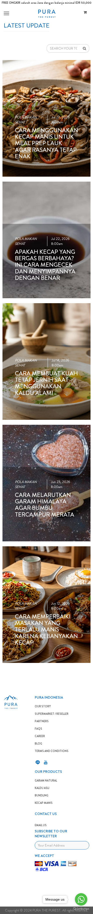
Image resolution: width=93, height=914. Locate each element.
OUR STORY (43, 706)
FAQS (38, 729)
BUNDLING (41, 795)
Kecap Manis (44, 803)
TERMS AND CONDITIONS (51, 751)
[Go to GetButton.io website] (81, 909)
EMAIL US (41, 825)
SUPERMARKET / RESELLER (51, 714)
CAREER (40, 736)
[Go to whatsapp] (81, 899)
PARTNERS (42, 721)
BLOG (38, 744)
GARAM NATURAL (46, 781)
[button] (6, 13)
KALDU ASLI (42, 788)
